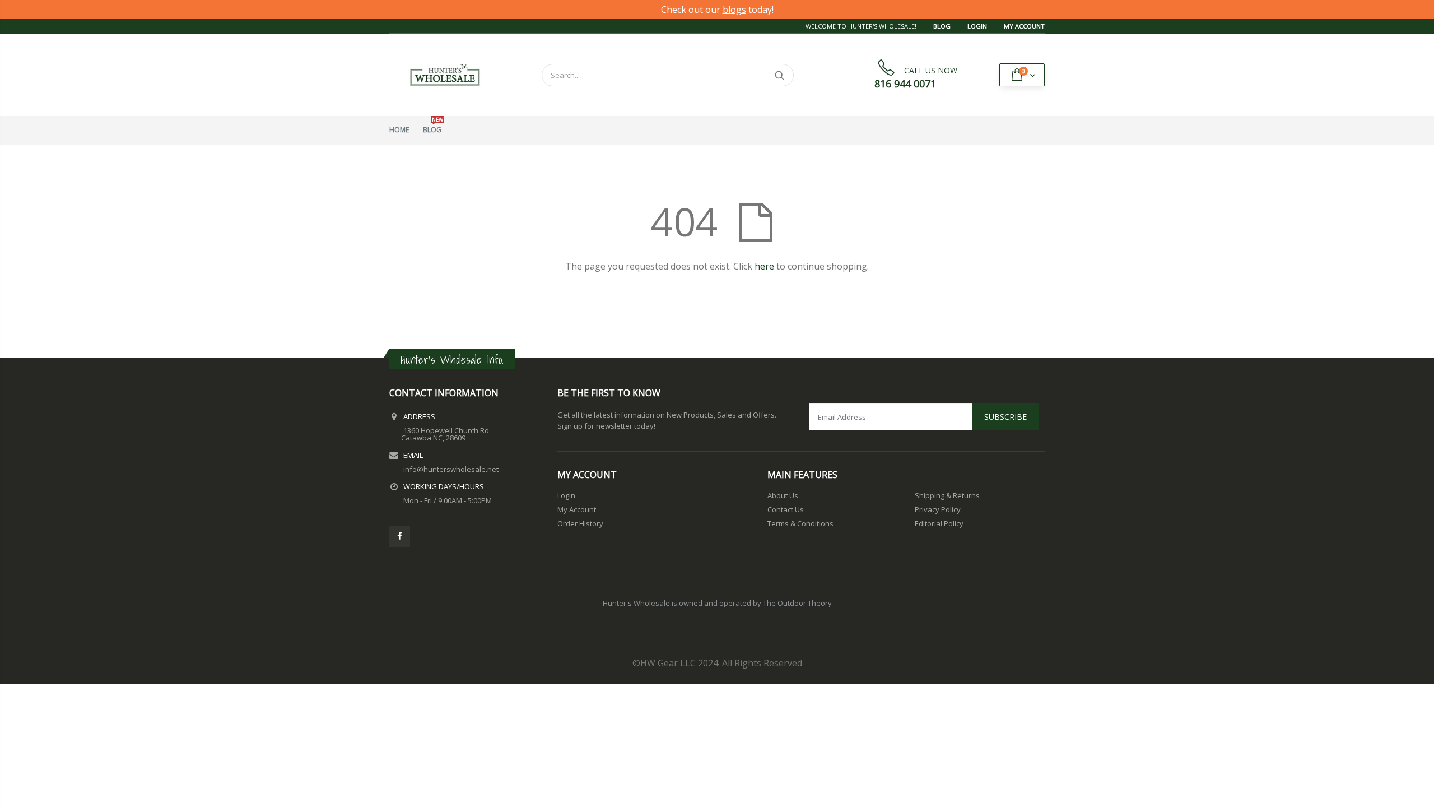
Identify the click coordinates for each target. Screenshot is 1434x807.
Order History (580, 523)
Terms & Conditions (800, 523)
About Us (782, 495)
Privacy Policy (938, 509)
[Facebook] (399, 536)
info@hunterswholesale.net (451, 469)
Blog (942, 26)
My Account (1024, 26)
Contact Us (785, 509)
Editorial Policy (939, 523)
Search (779, 75)
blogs (734, 9)
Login (977, 26)
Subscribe (1005, 416)
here (764, 266)
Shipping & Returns (947, 495)
